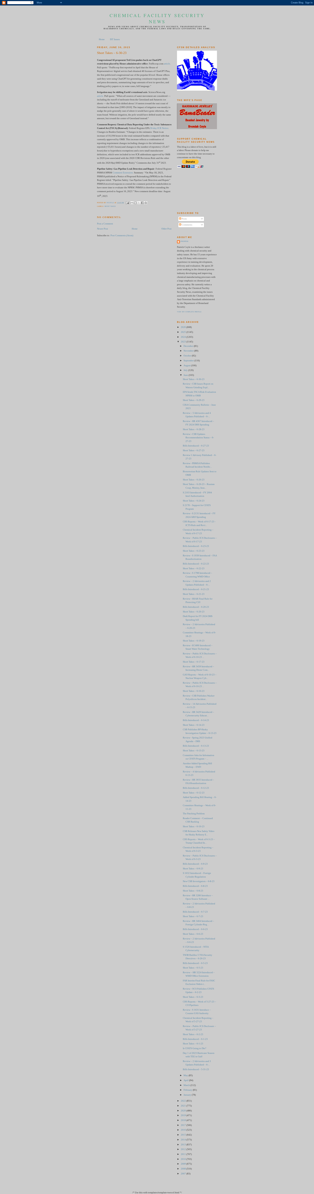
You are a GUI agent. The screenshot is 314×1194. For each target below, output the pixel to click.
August (187, 365)
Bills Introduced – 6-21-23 (196, 589)
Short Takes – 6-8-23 (193, 891)
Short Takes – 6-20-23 (193, 611)
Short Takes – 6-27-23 (193, 450)
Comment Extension (123, 172)
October (188, 355)
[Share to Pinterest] (146, 203)
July (186, 370)
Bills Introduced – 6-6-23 (195, 929)
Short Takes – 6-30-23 (193, 379)
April (186, 1080)
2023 (183, 341)
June (186, 375)
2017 (183, 1125)
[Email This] (132, 203)
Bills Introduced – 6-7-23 (195, 912)
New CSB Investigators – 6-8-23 (198, 881)
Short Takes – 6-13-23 (193, 750)
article (167, 63)
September (189, 360)
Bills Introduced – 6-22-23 (196, 564)
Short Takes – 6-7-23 (193, 916)
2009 (183, 1164)
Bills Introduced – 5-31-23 (196, 1069)
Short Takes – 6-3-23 (193, 997)
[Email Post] (127, 203)
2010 (183, 1159)
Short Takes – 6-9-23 (193, 868)
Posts (184, 219)
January (188, 1095)
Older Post (166, 229)
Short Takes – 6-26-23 (193, 479)
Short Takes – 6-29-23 (193, 400)
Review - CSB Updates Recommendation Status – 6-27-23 (198, 437)
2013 (183, 1144)
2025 (183, 332)
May (186, 1075)
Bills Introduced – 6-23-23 (196, 546)
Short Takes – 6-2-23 (193, 1034)
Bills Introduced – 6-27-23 (196, 445)
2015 (183, 1135)
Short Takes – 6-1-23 (193, 1043)
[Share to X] (139, 203)
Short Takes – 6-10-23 (193, 826)
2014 (183, 1139)
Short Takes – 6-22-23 (193, 568)
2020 (183, 1110)
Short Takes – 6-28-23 (193, 429)
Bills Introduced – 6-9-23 (195, 864)
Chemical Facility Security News (157, 18)
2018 (183, 1120)
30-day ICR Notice (159, 128)
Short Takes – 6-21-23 (193, 594)
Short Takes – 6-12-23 (193, 792)
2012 (183, 1149)
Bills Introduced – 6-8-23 (195, 886)
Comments (186, 225)
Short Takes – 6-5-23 (193, 967)
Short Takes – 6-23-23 (193, 551)
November (189, 351)
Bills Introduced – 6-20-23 (196, 607)
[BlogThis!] (135, 203)
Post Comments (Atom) (121, 235)
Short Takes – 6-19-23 (193, 640)
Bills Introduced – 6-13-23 (196, 746)
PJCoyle (184, 241)
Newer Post (102, 229)
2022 (183, 1101)
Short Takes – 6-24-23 (193, 500)
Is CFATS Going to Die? (194, 1048)
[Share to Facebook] (142, 203)
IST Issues (115, 39)
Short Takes (110, 206)
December (189, 346)
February (188, 1090)
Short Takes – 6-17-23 (193, 662)
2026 (183, 327)
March (187, 1085)
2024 (183, 337)
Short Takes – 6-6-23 (193, 934)
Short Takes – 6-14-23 (193, 725)
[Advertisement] (193, 189)
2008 (183, 1168)
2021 (183, 1105)
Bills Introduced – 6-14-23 (196, 720)
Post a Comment (105, 223)
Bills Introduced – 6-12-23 (196, 788)
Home (102, 39)
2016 (183, 1130)
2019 (183, 1115)
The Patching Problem (194, 813)
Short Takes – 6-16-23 (193, 691)
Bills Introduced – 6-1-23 (195, 1039)
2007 (183, 1173)
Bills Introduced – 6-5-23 (195, 963)
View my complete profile (189, 312)
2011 (183, 1154)
